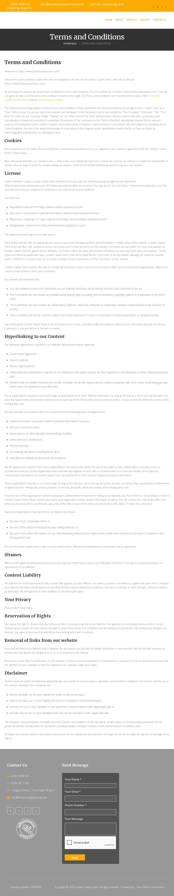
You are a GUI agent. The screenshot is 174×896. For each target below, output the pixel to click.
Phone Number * (76, 805)
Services (131, 19)
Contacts (159, 19)
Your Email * (73, 791)
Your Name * (73, 779)
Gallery (145, 19)
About (119, 19)
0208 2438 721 (20, 4)
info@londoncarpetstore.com (62, 4)
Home (108, 19)
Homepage (69, 43)
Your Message (74, 819)
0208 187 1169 (20, 783)
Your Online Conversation (150, 887)
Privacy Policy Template (50, 99)
